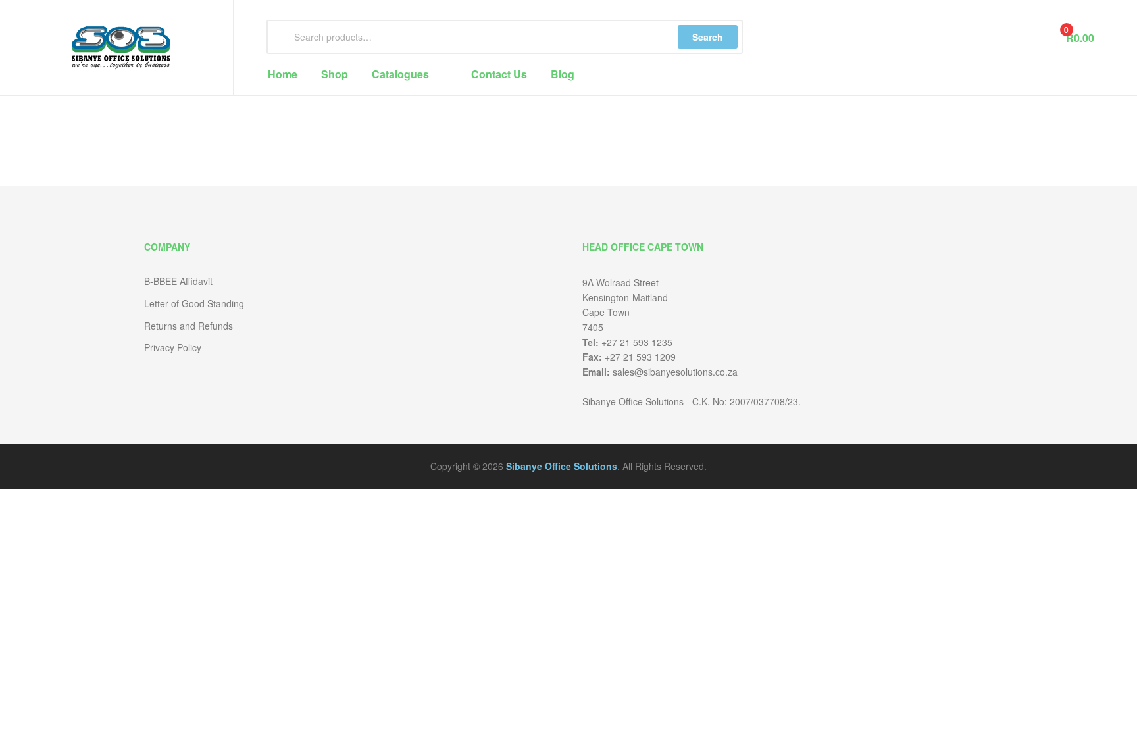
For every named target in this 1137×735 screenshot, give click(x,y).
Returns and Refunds (188, 325)
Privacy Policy (172, 347)
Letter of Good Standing (194, 303)
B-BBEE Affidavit (178, 281)
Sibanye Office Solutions (561, 465)
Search (707, 36)
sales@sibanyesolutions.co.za (675, 371)
